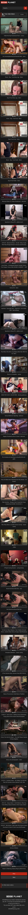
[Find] (25, 8)
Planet (8, 2)
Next (14, 877)
